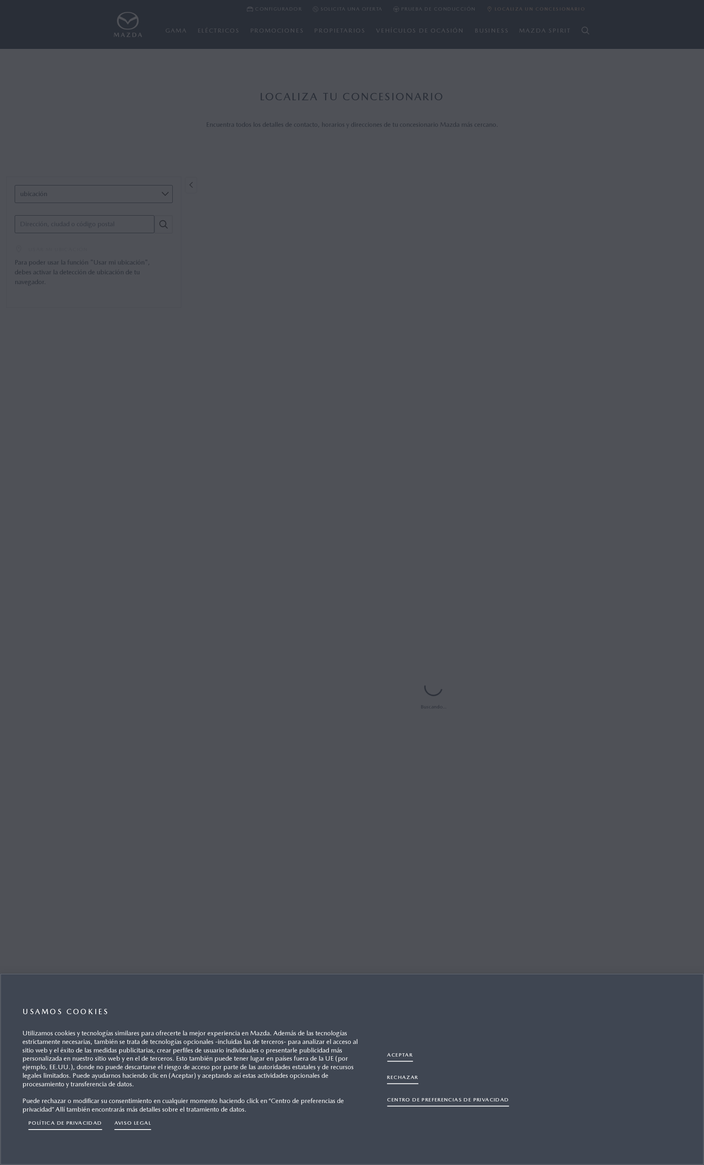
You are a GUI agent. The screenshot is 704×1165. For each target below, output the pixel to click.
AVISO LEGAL (132, 1123)
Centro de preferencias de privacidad (448, 1100)
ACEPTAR (400, 1055)
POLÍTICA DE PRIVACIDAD (65, 1123)
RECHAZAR (402, 1077)
